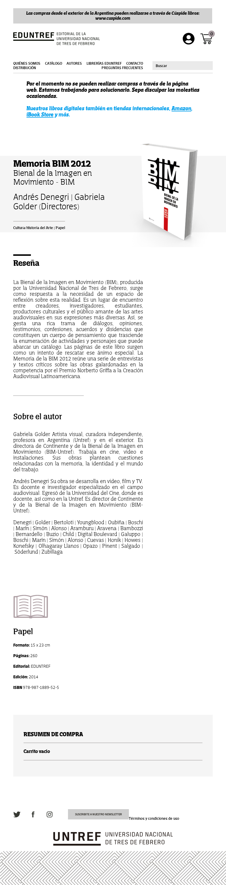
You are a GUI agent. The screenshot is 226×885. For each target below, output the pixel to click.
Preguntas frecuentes (122, 68)
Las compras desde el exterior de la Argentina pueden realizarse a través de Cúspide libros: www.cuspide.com (113, 16)
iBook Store (40, 114)
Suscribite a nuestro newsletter (98, 814)
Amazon (181, 108)
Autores (74, 63)
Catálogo (53, 63)
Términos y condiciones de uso (154, 818)
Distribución (24, 68)
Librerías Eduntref (104, 63)
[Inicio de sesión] (189, 39)
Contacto (134, 63)
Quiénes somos (26, 63)
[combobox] (182, 65)
